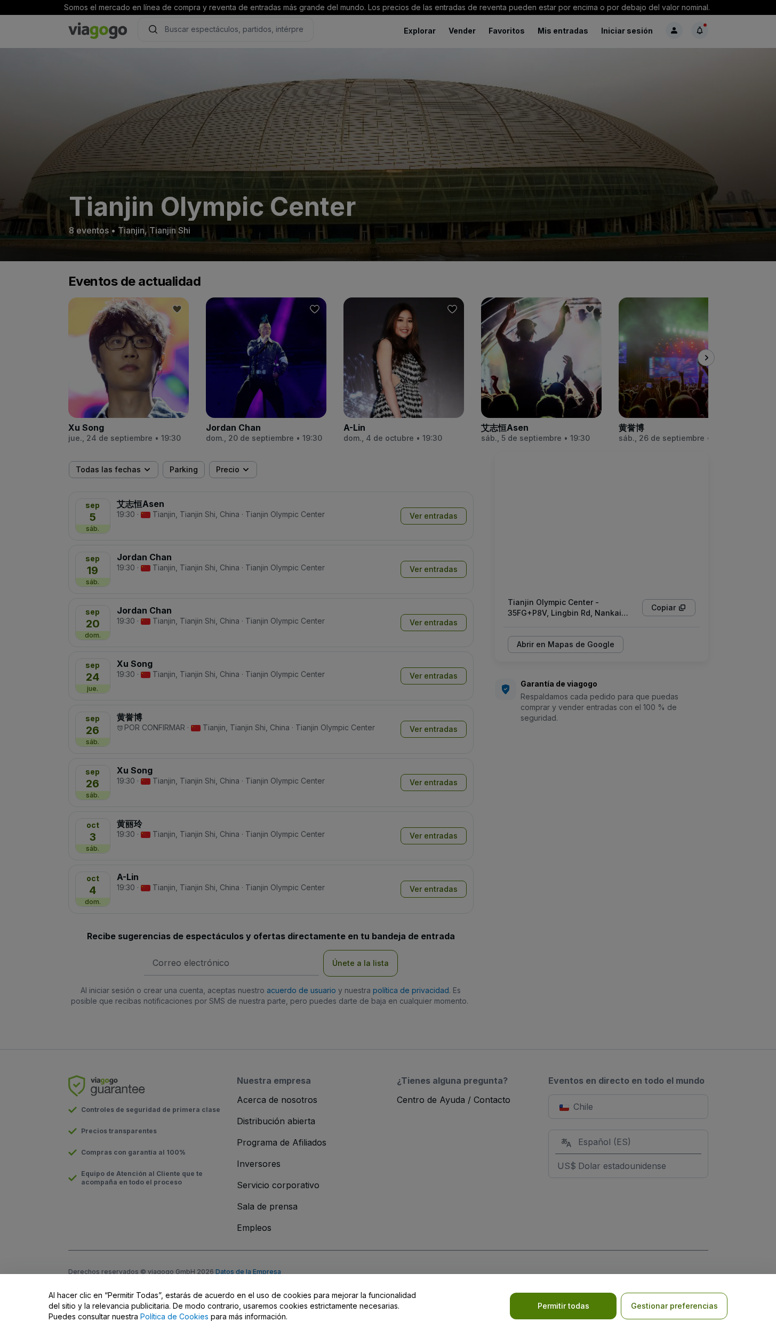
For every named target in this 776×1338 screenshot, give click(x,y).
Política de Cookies (174, 1316)
